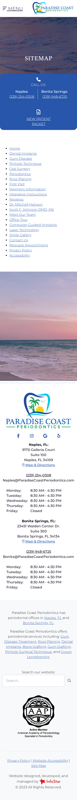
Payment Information (27, 189)
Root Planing (20, 179)
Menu (15, 8)
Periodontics (20, 174)
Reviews (16, 199)
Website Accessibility (50, 761)
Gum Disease (20, 159)
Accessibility (19, 255)
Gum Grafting (59, 647)
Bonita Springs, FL (38, 623)
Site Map (38, 766)
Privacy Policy (20, 250)
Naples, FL (53, 618)
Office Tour (18, 220)
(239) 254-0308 (21, 97)
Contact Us (18, 240)
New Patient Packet (39, 121)
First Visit (17, 184)
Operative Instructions (28, 194)
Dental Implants (23, 154)
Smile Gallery (20, 235)
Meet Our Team (22, 215)
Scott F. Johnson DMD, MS (31, 210)
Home (14, 148)
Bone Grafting (34, 647)
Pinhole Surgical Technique (28, 652)
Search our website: (38, 672)
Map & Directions (40, 465)
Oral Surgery (19, 169)
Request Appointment (28, 245)
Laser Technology (24, 230)
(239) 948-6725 (54, 97)
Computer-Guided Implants (33, 225)
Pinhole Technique (25, 164)
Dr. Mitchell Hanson (26, 204)
